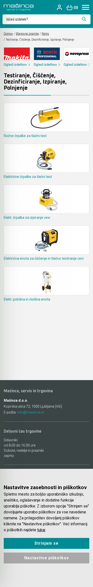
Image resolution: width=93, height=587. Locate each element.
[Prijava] (60, 7)
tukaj (41, 530)
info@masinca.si (30, 412)
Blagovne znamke (27, 33)
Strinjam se (46, 543)
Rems (45, 33)
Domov (8, 33)
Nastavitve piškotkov (46, 558)
